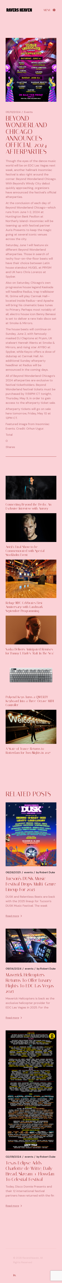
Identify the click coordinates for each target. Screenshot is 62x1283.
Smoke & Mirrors (20, 323)
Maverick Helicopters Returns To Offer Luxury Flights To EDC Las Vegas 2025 (30, 983)
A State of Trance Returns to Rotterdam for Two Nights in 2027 (28, 751)
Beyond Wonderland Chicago (36, 179)
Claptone (27, 338)
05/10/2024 (13, 112)
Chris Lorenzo (32, 272)
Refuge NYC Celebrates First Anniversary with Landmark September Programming (24, 607)
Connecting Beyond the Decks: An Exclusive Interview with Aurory (28, 506)
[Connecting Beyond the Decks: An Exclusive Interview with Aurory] (31, 488)
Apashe (48, 301)
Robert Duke (45, 872)
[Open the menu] (50, 9)
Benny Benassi (46, 314)
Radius (27, 292)
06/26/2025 (13, 872)
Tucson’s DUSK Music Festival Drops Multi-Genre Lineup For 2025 (31, 884)
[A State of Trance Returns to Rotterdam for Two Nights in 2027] (31, 727)
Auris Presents (15, 230)
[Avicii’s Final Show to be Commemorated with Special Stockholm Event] (31, 527)
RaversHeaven (30, 1258)
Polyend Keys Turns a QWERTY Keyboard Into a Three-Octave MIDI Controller (30, 701)
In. (14, 1275)
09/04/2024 (13, 968)
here (9, 413)
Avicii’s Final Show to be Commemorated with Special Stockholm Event (25, 551)
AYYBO (42, 347)
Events (28, 112)
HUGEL (33, 268)
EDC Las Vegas (38, 165)
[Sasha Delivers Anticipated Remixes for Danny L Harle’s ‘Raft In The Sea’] (31, 630)
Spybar (10, 277)
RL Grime (12, 296)
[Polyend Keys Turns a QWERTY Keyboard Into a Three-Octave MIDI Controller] (31, 675)
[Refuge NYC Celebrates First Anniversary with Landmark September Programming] (31, 579)
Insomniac (45, 170)
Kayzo (28, 352)
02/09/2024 (13, 1156)
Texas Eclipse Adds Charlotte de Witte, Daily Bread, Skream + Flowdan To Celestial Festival (30, 1171)
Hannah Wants (28, 343)
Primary (15, 310)
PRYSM (46, 268)
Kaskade (47, 287)
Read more (12, 916)
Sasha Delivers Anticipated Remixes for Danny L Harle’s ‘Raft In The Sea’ (30, 651)
